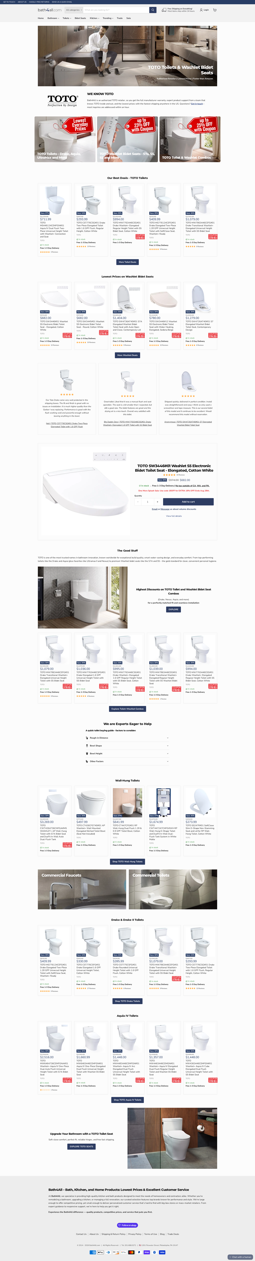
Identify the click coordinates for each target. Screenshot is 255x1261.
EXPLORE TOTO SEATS (81, 1146)
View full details (174, 516)
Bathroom (53, 18)
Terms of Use (150, 1234)
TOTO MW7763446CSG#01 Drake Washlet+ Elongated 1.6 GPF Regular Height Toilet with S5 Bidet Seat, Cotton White (127, 678)
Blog (162, 1234)
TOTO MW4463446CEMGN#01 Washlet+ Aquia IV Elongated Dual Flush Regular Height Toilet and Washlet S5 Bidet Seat (163, 1067)
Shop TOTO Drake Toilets (127, 1001)
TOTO (42, 240)
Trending (107, 18)
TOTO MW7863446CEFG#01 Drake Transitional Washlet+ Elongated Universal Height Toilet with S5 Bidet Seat (200, 227)
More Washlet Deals (127, 355)
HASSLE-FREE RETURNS (39, 2)
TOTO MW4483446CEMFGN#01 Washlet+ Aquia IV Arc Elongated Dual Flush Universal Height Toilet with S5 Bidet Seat (126, 1067)
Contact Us (81, 1234)
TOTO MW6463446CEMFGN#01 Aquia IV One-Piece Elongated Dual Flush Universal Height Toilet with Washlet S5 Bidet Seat (90, 1067)
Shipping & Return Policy (113, 1234)
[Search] (152, 10)
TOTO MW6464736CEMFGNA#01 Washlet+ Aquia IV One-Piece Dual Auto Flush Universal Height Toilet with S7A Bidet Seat (54, 1067)
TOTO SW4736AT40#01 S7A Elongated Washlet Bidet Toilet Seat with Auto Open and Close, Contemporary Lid (127, 325)
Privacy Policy (134, 1234)
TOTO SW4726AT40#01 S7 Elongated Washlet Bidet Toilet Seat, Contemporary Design (199, 325)
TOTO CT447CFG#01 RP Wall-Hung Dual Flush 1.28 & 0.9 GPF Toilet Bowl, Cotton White (127, 829)
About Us (94, 1234)
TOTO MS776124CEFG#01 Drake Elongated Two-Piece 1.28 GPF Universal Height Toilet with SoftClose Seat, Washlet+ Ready (162, 228)
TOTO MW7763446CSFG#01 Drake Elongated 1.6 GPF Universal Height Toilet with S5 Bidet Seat (91, 676)
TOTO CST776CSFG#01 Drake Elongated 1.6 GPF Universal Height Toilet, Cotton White (88, 969)
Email (155, 509)
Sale (128, 18)
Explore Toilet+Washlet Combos (128, 708)
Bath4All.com (94, 1245)
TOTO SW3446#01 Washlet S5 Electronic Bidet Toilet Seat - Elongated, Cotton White (54, 325)
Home (41, 18)
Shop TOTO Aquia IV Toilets (127, 1099)
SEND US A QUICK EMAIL (62, 2)
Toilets (66, 18)
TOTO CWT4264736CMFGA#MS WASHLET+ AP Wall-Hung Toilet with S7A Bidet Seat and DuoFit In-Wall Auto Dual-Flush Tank (53, 832)
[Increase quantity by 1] (157, 502)
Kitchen (94, 18)
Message (165, 509)
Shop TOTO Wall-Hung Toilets (127, 861)
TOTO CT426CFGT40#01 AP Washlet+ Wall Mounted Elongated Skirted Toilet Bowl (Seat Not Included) (90, 829)
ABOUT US (22, 2)
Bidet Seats (80, 18)
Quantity (138, 496)
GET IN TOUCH (9, 2)
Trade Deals (173, 1234)
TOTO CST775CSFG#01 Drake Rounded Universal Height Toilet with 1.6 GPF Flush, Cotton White (126, 969)
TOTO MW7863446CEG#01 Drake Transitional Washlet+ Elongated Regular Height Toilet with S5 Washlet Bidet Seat (163, 678)
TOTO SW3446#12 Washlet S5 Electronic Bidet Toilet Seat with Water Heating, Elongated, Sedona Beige (163, 325)
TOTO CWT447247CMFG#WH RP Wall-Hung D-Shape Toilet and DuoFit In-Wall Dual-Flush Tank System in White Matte (163, 832)
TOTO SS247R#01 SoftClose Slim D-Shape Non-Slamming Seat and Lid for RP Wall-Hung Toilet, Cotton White (200, 829)
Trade (119, 18)
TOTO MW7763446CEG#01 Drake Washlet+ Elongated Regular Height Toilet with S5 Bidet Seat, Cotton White (127, 227)
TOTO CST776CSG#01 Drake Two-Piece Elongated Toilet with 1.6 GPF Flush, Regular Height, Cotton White (90, 227)
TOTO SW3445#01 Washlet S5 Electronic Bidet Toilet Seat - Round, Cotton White (90, 324)
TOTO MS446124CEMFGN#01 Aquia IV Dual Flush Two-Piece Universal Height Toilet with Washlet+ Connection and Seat (54, 229)
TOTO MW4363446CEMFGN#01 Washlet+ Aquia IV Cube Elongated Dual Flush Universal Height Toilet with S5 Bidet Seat (199, 1067)
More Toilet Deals (127, 262)
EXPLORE (173, 609)
